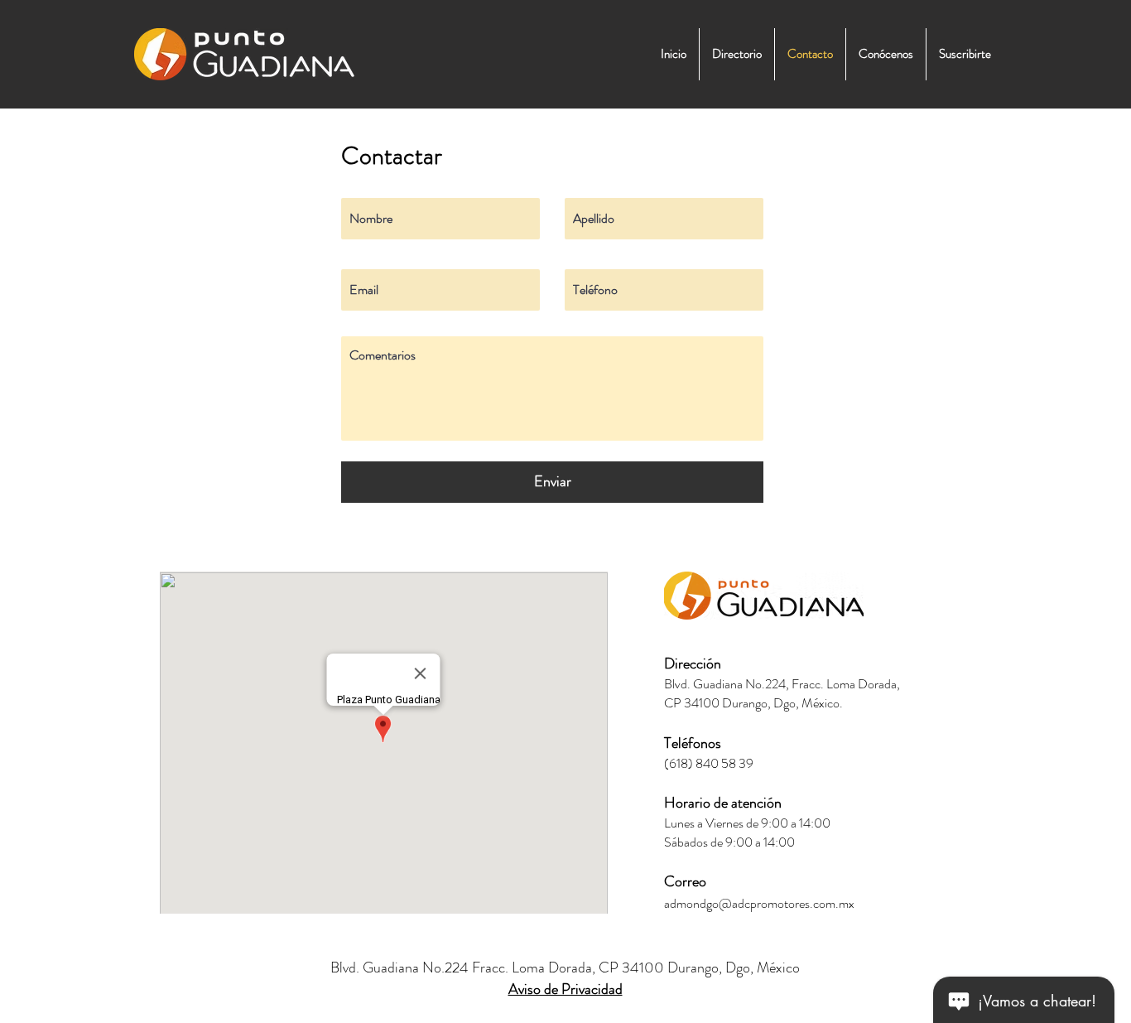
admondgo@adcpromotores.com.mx (759, 903)
